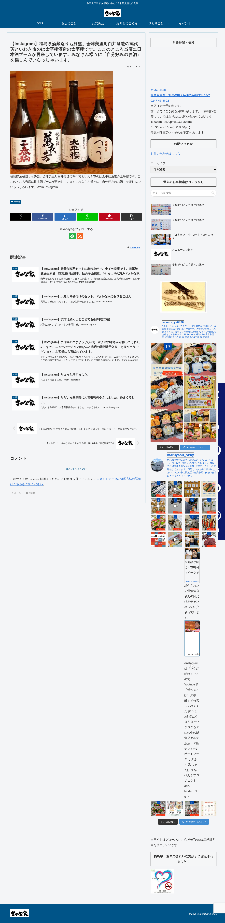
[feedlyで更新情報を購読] (72, 236)
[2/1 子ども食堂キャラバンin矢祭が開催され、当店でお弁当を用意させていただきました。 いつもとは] (167, 392)
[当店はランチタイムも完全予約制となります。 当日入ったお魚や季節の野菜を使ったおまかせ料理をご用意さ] (200, 359)
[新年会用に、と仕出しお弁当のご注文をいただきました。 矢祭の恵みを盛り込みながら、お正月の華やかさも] (167, 425)
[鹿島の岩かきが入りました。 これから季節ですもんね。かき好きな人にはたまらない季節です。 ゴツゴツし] (175, 522)
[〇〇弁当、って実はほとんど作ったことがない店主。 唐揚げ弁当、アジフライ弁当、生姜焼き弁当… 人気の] (209, 489)
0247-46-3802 (160, 100)
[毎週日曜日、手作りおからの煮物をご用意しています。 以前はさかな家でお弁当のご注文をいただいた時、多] (158, 506)
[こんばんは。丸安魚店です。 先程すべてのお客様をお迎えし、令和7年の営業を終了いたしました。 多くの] (192, 808)
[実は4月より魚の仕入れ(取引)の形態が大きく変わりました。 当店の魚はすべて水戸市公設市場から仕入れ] (192, 522)
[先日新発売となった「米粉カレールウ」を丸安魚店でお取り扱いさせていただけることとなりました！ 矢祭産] (209, 506)
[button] (131, 217)
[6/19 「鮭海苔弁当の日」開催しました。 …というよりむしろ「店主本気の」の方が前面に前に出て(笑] (167, 359)
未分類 (17, 201)
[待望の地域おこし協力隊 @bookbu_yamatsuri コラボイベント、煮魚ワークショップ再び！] (158, 539)
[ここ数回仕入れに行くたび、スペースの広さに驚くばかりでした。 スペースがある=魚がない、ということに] (175, 489)
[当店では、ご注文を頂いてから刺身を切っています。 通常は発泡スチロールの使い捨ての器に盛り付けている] (158, 808)
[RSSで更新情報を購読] (80, 236)
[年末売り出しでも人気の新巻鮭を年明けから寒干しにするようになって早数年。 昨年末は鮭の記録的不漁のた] (209, 522)
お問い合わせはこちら (165, 153)
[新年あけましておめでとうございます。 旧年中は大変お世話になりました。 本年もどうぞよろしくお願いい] (200, 425)
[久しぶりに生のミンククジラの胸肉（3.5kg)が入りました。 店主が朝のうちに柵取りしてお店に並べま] (209, 539)
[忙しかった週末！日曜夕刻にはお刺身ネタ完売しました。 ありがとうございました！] (192, 489)
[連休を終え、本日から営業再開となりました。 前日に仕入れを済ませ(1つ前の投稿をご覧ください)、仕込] (175, 506)
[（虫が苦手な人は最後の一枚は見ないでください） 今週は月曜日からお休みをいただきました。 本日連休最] (192, 506)
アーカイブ (158, 163)
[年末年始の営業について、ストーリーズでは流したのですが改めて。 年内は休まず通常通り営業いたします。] (209, 808)
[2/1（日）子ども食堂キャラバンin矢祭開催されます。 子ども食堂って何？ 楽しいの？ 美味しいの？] (200, 392)
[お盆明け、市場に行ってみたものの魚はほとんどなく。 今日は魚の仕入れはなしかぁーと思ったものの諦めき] (158, 489)
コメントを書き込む (76, 469)
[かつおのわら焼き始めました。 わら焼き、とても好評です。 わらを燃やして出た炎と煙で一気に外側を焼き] (158, 522)
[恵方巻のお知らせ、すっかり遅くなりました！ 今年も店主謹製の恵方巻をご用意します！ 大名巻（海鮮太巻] (175, 808)
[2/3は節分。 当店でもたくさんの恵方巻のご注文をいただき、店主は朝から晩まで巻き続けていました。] (175, 539)
